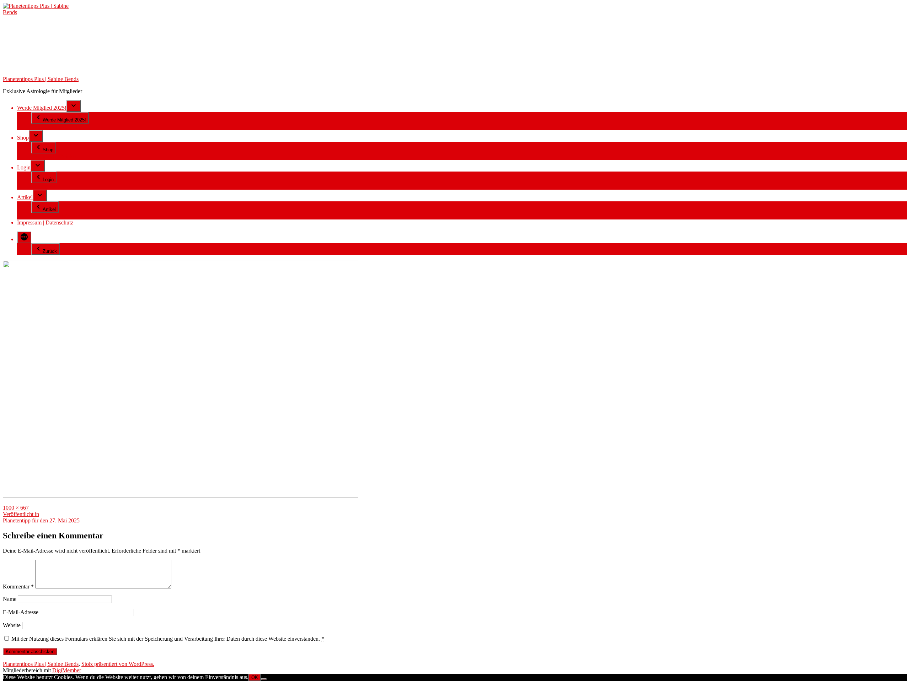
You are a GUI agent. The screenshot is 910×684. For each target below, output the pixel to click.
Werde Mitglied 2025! (41, 108)
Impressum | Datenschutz (45, 222)
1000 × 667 (16, 508)
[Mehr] (24, 237)
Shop (23, 138)
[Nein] (264, 679)
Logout (39, 186)
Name (9, 599)
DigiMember (66, 670)
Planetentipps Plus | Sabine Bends (41, 79)
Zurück (50, 251)
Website (12, 625)
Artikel (25, 197)
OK (254, 677)
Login (24, 167)
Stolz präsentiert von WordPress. (117, 664)
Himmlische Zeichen (54, 156)
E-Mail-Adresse (20, 612)
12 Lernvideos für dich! (57, 127)
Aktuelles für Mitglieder (58, 216)
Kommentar (18, 586)
